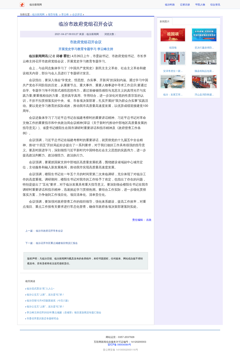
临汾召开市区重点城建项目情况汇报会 (57, 243)
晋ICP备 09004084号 (119, 344)
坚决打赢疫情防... (204, 47)
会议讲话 (77, 14)
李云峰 (65, 14)
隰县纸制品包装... (204, 71)
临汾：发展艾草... (173, 94)
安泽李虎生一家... (173, 71)
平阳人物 (200, 4)
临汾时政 (170, 4)
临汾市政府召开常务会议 (49, 230)
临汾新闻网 (38, 14)
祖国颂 (173, 47)
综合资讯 (215, 4)
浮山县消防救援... (204, 94)
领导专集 (53, 14)
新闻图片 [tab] (165, 21)
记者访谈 (185, 4)
